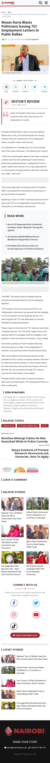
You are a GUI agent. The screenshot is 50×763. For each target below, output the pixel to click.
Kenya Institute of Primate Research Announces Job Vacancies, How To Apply (30, 453)
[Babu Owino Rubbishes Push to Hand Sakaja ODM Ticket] (37, 531)
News (9, 12)
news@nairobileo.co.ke (17, 747)
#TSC (45, 426)
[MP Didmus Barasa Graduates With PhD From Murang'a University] (37, 557)
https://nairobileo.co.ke (26, 635)
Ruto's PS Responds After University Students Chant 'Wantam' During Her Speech (25, 227)
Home (3, 12)
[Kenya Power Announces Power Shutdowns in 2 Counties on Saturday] (37, 503)
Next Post (43, 445)
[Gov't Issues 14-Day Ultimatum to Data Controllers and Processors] (12, 530)
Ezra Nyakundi (33, 39)
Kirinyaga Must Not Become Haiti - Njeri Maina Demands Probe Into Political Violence (32, 706)
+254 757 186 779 (38, 747)
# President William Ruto (28, 426)
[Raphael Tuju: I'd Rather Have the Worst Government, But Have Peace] (12, 503)
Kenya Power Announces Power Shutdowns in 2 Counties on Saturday (37, 515)
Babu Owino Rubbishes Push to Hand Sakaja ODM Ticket (36, 544)
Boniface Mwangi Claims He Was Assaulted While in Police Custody (24, 439)
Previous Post (8, 433)
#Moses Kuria (8, 426)
